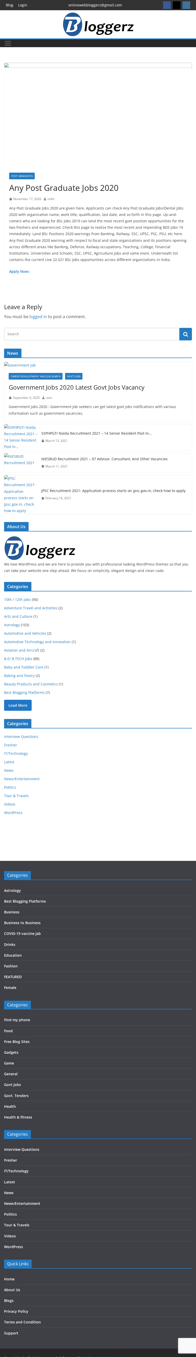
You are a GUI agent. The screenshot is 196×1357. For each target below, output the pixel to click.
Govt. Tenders (16, 1095)
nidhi (50, 199)
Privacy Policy (16, 1311)
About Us (12, 1289)
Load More (17, 705)
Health (10, 1106)
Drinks (9, 944)
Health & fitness (18, 1117)
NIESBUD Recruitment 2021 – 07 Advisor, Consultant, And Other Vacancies (104, 458)
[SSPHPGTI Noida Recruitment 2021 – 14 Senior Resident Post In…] (20, 437)
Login (22, 5)
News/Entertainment (22, 778)
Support (11, 1333)
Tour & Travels (16, 795)
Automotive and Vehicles (25, 633)
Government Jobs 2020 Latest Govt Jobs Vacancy (76, 387)
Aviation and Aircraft (21, 650)
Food (8, 1030)
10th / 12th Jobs (17, 599)
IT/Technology (16, 753)
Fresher (10, 745)
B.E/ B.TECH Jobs (18, 658)
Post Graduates (22, 176)
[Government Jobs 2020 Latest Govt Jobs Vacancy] (98, 365)
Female (10, 987)
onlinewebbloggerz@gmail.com (95, 5)
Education (13, 955)
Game (9, 1063)
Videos (9, 804)
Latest (9, 761)
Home (9, 1279)
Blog (9, 5)
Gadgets (11, 1052)
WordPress (13, 812)
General (11, 1073)
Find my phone (17, 1019)
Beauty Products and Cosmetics (31, 684)
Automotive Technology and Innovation (37, 641)
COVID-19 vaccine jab (22, 933)
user (49, 397)
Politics (10, 787)
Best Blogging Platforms (24, 692)
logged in (38, 316)
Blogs (9, 1300)
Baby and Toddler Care (23, 667)
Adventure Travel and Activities (30, 608)
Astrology (12, 624)
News (9, 770)
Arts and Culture (18, 616)
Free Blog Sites (17, 1041)
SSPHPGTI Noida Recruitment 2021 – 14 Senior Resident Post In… (96, 433)
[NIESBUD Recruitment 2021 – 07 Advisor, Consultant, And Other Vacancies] (20, 462)
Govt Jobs (73, 376)
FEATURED (13, 976)
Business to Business (22, 922)
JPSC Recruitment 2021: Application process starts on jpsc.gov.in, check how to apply (113, 490)
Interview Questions (21, 736)
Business (11, 912)
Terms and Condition (22, 1322)
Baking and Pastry (19, 675)
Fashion (11, 966)
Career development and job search (35, 376)
